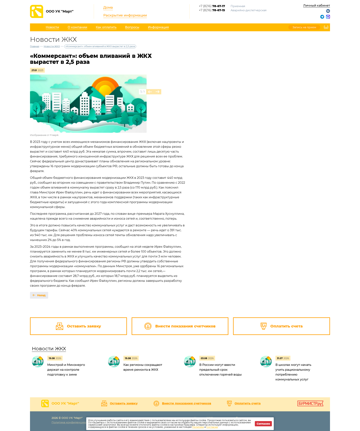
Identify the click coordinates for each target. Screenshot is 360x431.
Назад (41, 295)
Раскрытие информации (125, 15)
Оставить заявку (124, 403)
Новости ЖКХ (52, 46)
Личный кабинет (316, 5)
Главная (34, 46)
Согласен (263, 423)
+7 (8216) (212, 6)
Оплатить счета (248, 403)
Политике (198, 427)
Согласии (212, 427)
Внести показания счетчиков (186, 403)
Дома (108, 7)
